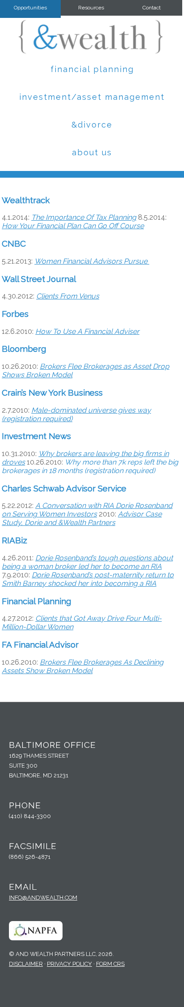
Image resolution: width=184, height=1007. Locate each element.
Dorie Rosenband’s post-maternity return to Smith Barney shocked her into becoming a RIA (88, 579)
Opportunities (30, 7)
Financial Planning (92, 69)
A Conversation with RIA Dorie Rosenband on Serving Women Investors (87, 509)
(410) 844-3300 (30, 816)
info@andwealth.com (43, 897)
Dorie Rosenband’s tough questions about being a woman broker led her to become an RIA (87, 562)
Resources (91, 7)
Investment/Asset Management (92, 97)
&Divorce (92, 124)
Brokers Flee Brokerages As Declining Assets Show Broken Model (82, 666)
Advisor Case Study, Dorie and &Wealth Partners (82, 518)
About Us (92, 152)
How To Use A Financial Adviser (87, 331)
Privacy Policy (69, 963)
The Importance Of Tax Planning (83, 217)
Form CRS (110, 963)
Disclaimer (26, 963)
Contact (151, 7)
